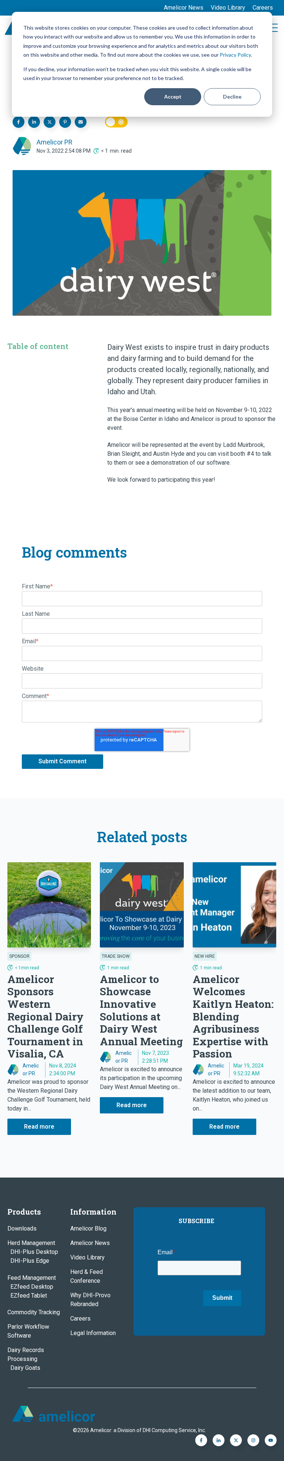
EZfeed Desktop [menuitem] (31, 1286)
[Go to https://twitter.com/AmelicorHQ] (236, 1440)
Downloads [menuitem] (22, 1228)
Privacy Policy (235, 55)
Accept (173, 96)
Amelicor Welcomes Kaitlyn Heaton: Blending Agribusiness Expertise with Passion (233, 1016)
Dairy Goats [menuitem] (25, 1367)
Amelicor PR (54, 142)
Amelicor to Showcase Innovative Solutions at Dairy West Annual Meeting (141, 1010)
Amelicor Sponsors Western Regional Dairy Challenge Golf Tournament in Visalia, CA (45, 1016)
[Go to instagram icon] (253, 1440)
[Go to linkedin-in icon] (218, 1440)
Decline (232, 96)
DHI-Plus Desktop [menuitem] (34, 1251)
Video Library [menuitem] (228, 7)
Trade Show (116, 956)
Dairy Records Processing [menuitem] (25, 1354)
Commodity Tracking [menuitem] (33, 1312)
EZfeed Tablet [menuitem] (28, 1295)
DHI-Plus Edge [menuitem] (29, 1260)
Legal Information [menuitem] (93, 1333)
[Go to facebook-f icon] (201, 1440)
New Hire (205, 956)
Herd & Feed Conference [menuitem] (86, 1276)
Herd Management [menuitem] (31, 1242)
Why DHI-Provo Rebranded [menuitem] (90, 1300)
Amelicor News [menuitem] (183, 7)
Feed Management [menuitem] (31, 1277)
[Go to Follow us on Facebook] (271, 1440)
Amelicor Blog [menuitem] (88, 1228)
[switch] (116, 121)
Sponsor (19, 956)
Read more (39, 1126)
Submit (222, 1298)
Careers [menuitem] (263, 7)
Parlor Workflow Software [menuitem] (28, 1331)
